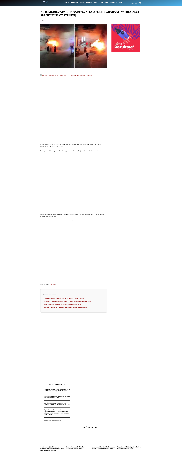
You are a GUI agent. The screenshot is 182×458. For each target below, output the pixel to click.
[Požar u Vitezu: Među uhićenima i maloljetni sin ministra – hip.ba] (78, 438)
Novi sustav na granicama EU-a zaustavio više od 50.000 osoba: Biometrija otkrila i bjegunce (57, 390)
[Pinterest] (135, 20)
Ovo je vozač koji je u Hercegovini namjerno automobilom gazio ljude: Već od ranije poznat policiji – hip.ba (52, 448)
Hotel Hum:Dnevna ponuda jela (52, 420)
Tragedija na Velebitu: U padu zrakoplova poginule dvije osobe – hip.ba (129, 447)
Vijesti (42, 20)
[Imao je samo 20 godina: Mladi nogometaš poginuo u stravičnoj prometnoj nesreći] (104, 438)
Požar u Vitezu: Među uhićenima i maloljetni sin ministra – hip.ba (75, 447)
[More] (60, 376)
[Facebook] (127, 20)
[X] (131, 20)
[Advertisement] (73, 182)
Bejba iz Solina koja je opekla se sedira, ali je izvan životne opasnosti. (65, 307)
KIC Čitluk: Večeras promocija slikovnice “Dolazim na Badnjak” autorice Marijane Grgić (57, 403)
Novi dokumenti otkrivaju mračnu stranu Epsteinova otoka (62, 304)
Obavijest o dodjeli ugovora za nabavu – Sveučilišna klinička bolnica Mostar (68, 301)
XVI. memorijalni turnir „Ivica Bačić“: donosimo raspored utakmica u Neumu (57, 396)
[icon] (132, 3)
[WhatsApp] (140, 20)
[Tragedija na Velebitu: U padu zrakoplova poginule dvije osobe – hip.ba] (129, 438)
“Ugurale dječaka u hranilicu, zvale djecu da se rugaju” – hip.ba (64, 298)
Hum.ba (52, 284)
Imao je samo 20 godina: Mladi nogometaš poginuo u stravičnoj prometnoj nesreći (103, 447)
